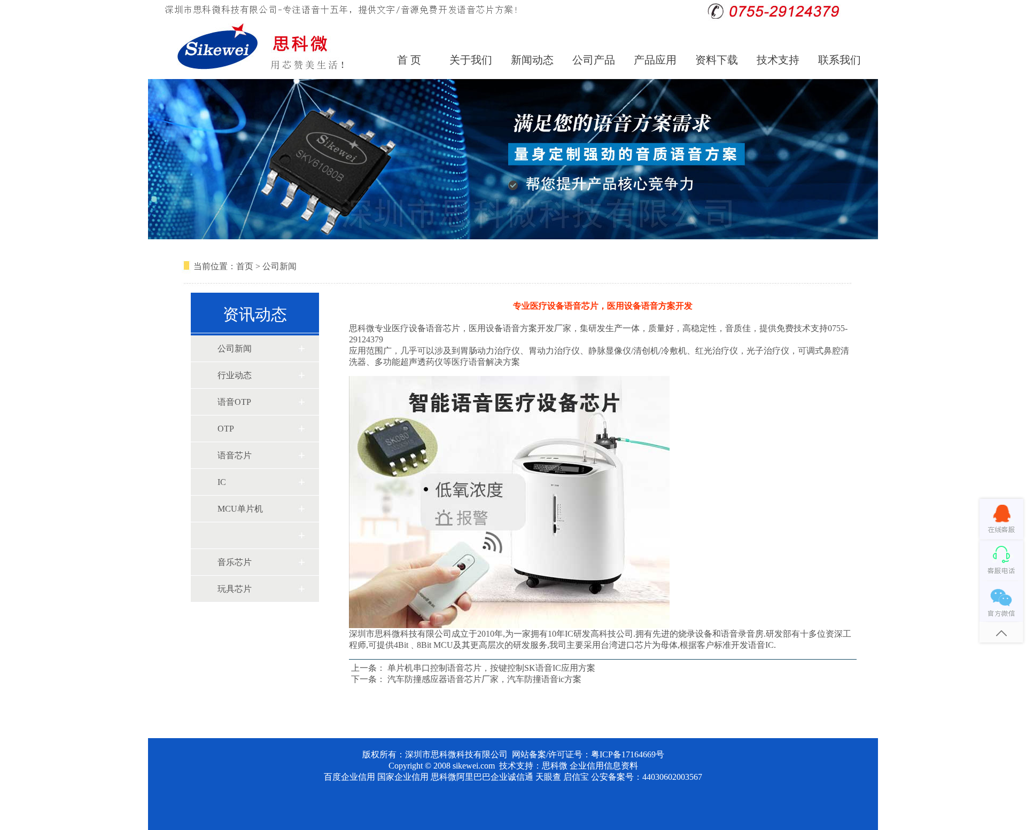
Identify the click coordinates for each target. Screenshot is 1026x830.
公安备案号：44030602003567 (646, 776)
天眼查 (548, 776)
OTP (225, 428)
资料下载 (716, 60)
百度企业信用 (349, 776)
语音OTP (234, 401)
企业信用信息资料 (604, 765)
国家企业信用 (403, 776)
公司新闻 (279, 266)
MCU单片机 (240, 508)
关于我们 (470, 60)
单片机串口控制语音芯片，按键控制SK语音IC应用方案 (491, 667)
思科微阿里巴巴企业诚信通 (482, 776)
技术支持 (778, 60)
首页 (244, 266)
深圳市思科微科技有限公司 (456, 754)
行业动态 (234, 375)
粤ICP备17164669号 (627, 754)
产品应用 (655, 60)
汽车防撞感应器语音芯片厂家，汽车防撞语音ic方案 (484, 679)
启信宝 (576, 776)
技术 (507, 765)
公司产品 (593, 60)
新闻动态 (532, 60)
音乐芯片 (234, 562)
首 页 (409, 60)
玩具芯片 (234, 588)
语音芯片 (234, 455)
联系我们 (839, 60)
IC (221, 482)
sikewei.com (474, 765)
